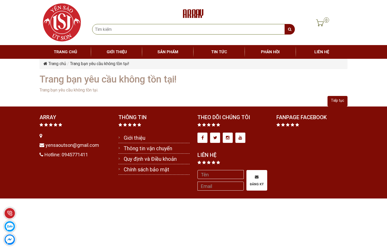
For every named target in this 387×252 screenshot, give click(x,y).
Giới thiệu (134, 138)
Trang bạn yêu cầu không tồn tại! (99, 63)
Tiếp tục (337, 100)
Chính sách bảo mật (146, 169)
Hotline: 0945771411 (66, 154)
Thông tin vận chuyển (148, 148)
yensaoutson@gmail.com (72, 145)
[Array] (61, 22)
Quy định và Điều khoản (150, 159)
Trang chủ (56, 63)
